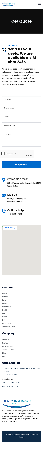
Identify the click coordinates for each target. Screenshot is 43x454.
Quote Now (23, 165)
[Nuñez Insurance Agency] (8, 4)
